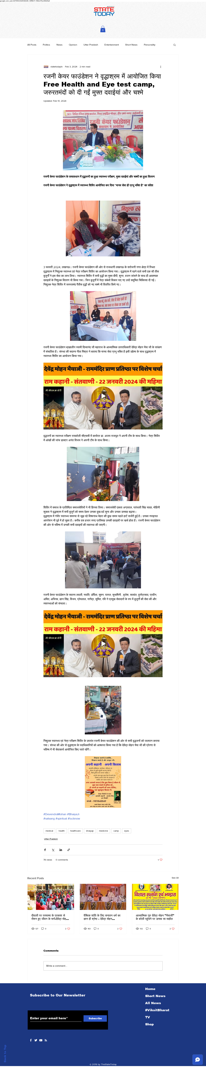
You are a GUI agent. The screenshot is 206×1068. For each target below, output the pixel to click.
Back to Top (5, 1053)
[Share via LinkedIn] (60, 849)
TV (147, 1017)
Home (150, 989)
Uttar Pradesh (91, 44)
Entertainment (111, 44)
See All (175, 877)
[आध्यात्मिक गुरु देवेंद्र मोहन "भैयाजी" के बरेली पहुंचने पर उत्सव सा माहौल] (155, 897)
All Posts (31, 44)
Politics (46, 44)
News (59, 44)
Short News (131, 44)
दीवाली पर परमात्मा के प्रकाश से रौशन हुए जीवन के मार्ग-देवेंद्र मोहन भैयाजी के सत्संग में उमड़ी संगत (49, 917)
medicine (103, 830)
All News (153, 1003)
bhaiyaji (90, 830)
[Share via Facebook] (45, 849)
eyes (126, 830)
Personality (149, 44)
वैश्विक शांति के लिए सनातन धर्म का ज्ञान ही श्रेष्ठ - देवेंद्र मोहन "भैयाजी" (102, 917)
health (62, 830)
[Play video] (103, 396)
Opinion (73, 44)
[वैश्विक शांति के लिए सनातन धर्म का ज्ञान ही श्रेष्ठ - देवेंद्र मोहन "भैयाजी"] (103, 897)
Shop (149, 1024)
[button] (103, 29)
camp (116, 830)
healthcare (75, 830)
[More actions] (161, 67)
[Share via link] (68, 849)
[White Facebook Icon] (31, 1040)
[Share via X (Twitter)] (52, 849)
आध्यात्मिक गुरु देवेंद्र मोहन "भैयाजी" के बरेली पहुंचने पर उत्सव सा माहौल (155, 917)
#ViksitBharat (157, 1010)
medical (49, 830)
